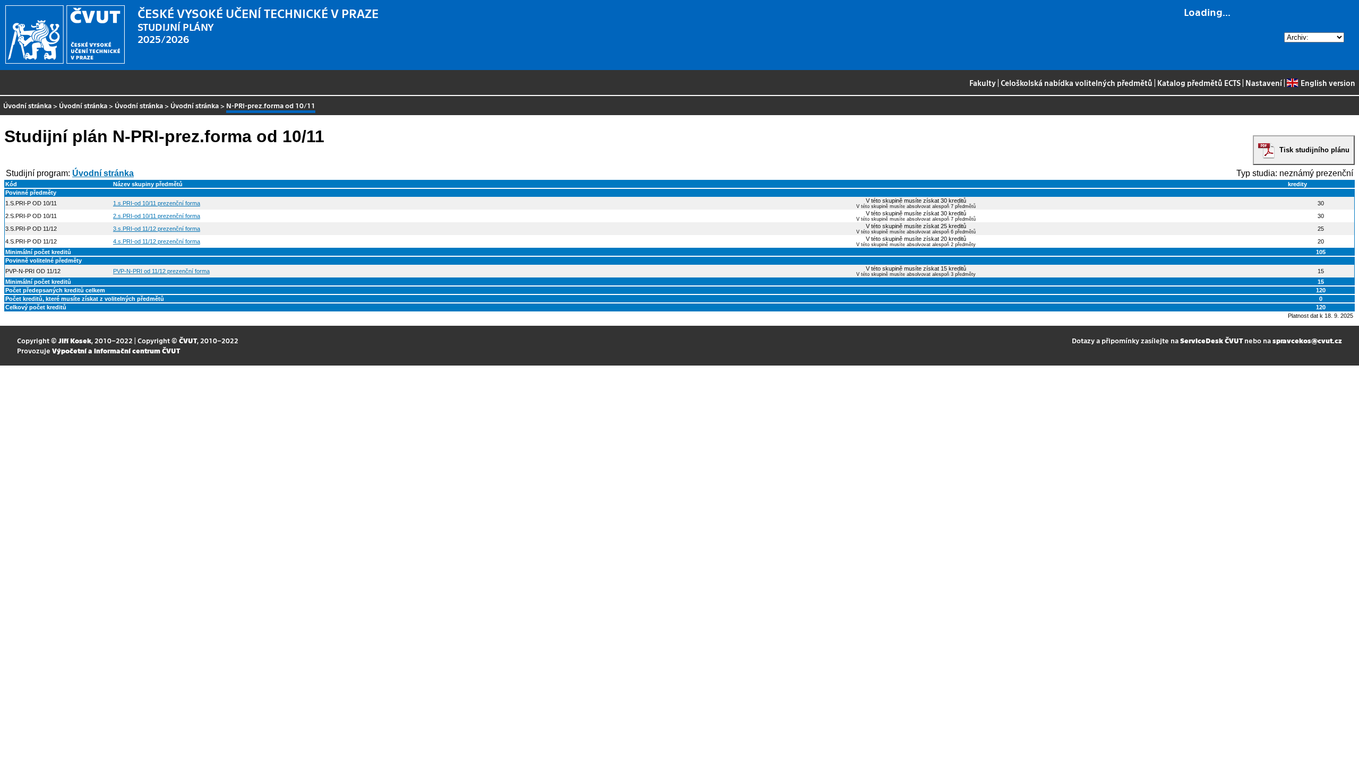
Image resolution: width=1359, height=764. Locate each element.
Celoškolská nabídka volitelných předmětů (1076, 83)
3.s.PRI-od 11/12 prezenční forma (156, 228)
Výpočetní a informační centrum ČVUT (116, 350)
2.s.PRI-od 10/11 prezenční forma (156, 216)
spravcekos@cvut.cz (1307, 340)
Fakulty (982, 83)
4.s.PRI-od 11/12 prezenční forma (156, 241)
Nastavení (1263, 83)
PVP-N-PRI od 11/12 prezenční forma (161, 271)
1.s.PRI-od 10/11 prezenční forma (156, 203)
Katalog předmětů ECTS (1199, 83)
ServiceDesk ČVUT (1211, 340)
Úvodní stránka (27, 105)
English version (1328, 83)
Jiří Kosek (74, 340)
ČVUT (188, 340)
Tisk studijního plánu (1314, 150)
